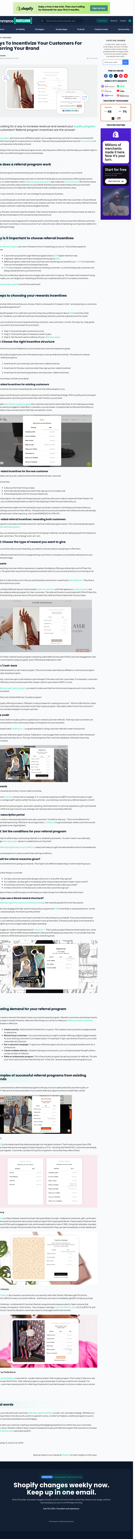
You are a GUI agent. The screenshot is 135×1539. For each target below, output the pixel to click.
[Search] (42, 20)
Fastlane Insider (101, 29)
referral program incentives (80, 1020)
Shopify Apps (61, 29)
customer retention (46, 589)
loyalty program (84, 126)
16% (57, 258)
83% (80, 261)
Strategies (39, 29)
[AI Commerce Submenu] (6, 29)
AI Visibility (20, 29)
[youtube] (126, 76)
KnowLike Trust (72, 181)
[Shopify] (61, 8)
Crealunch (50, 822)
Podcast (81, 29)
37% (56, 255)
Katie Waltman (76, 580)
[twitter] (116, 76)
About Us (114, 21)
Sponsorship (123, 29)
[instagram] (121, 76)
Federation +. (39, 929)
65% (6, 267)
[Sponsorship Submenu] (131, 29)
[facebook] (106, 76)
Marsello (66, 1455)
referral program (52, 337)
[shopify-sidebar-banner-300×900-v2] (116, 173)
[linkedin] (111, 76)
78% (57, 908)
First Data (8, 797)
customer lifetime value (65, 1307)
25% (71, 313)
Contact (123, 21)
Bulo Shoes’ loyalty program (17, 404)
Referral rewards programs (38, 181)
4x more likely (86, 141)
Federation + (18, 728)
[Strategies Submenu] (46, 29)
